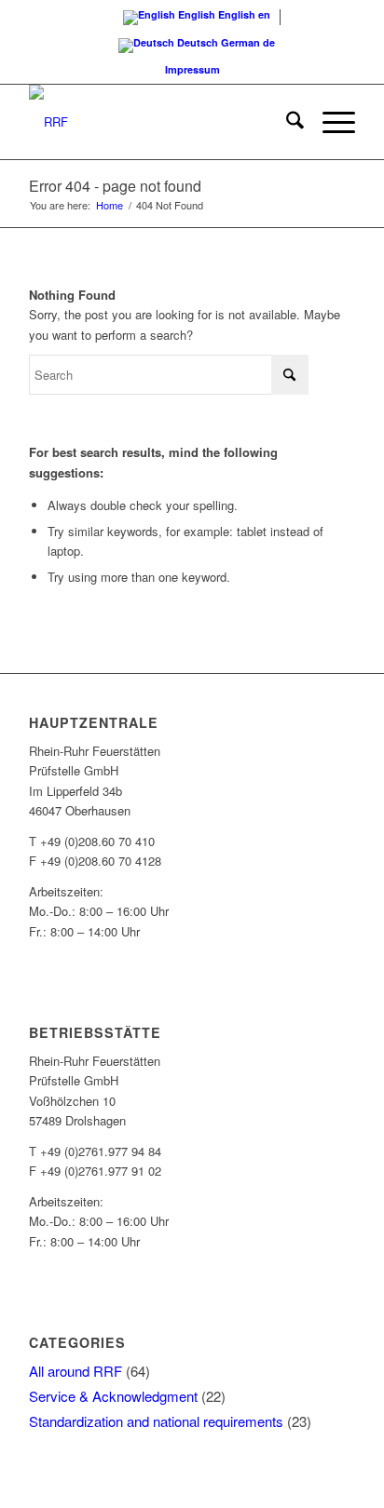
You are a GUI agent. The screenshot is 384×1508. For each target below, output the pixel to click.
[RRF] (159, 122)
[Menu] (329, 122)
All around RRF (75, 1370)
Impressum (192, 69)
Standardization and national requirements (156, 1421)
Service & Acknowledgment (113, 1396)
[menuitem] (285, 122)
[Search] (285, 122)
